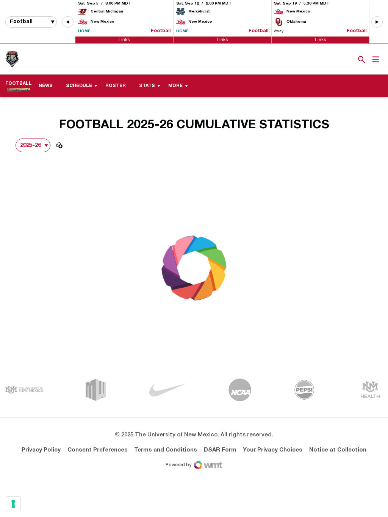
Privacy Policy (41, 450)
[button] (68, 22)
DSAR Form (220, 450)
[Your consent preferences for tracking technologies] (13, 504)
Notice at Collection (337, 450)
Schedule (79, 86)
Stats (147, 86)
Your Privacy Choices (272, 450)
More (175, 86)
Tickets (335, 59)
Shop (349, 59)
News (46, 86)
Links (124, 39)
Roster (115, 86)
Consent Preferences (97, 450)
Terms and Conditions (165, 450)
